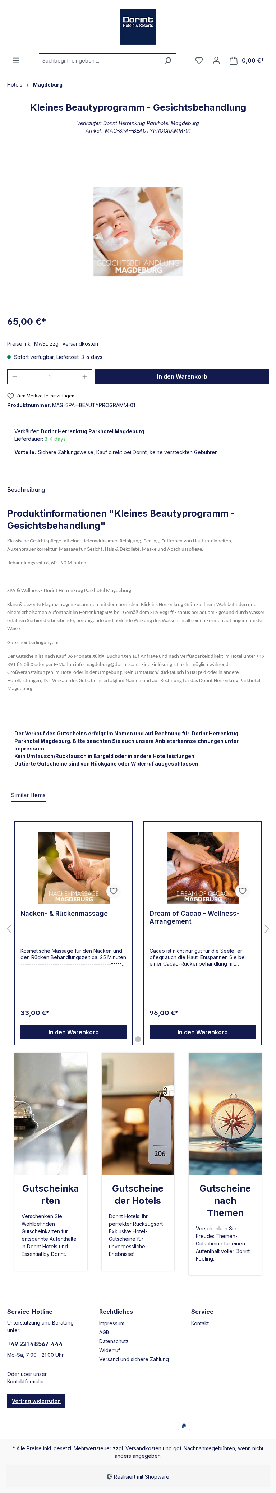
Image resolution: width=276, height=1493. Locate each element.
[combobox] (99, 60)
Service (202, 1311)
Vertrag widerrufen (36, 1401)
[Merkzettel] (199, 60)
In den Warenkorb (182, 376)
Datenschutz (114, 1341)
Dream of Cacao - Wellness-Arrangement (194, 917)
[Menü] (15, 60)
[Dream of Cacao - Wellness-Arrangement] (203, 868)
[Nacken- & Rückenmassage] (73, 868)
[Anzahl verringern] (14, 376)
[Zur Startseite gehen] (138, 27)
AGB (104, 1332)
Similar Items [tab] (28, 795)
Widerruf (109, 1350)
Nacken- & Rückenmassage (64, 913)
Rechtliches (116, 1311)
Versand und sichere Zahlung (134, 1359)
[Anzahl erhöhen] (85, 376)
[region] (138, 231)
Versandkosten (143, 1448)
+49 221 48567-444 (35, 1344)
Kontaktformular (25, 1381)
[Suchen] (167, 60)
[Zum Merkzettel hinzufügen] (113, 891)
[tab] (26, 490)
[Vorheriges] (9, 929)
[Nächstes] (267, 929)
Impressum (111, 1323)
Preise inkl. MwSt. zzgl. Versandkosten (52, 344)
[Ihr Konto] (216, 60)
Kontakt (200, 1323)
